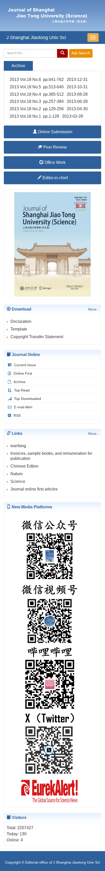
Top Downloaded (27, 399)
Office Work (54, 162)
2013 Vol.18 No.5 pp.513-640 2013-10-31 (49, 87)
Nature (16, 474)
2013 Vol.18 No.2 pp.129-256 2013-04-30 (49, 109)
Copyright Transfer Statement (36, 337)
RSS (17, 415)
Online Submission (54, 132)
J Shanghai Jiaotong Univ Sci (36, 37)
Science (17, 481)
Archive (19, 382)
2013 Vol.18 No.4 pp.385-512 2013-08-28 (49, 94)
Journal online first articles (34, 489)
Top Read (22, 390)
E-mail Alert (23, 407)
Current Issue (25, 365)
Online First (23, 373)
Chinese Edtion (24, 466)
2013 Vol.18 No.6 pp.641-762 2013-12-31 (49, 79)
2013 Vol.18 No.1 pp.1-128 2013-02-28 (46, 116)
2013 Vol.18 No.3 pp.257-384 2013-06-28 (49, 101)
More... (94, 309)
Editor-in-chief (55, 178)
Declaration (20, 321)
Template (18, 329)
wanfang (18, 446)
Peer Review (54, 147)
